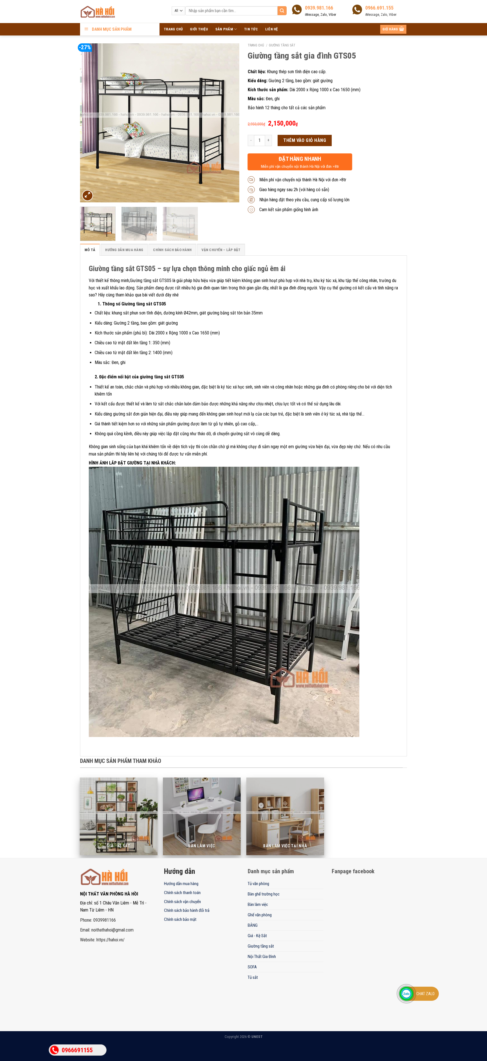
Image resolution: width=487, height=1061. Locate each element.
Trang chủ (256, 45)
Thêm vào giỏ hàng (304, 140)
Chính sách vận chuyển (182, 901)
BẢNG (253, 925)
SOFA (252, 967)
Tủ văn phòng (258, 883)
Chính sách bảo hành (172, 250)
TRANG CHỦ (173, 29)
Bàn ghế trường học (264, 894)
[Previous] (90, 123)
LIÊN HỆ (271, 29)
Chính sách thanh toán (182, 892)
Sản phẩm (224, 29)
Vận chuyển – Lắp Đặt (221, 250)
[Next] (229, 123)
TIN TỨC (251, 29)
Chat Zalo (425, 993)
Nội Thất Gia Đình (262, 956)
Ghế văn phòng (260, 914)
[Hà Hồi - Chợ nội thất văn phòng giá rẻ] (112, 12)
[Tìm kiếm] (282, 10)
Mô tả (90, 250)
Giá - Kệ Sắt (257, 935)
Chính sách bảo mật (180, 919)
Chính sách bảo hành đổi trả (186, 910)
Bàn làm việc (258, 904)
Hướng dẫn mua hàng (124, 250)
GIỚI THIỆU (199, 29)
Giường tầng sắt (282, 45)
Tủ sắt (253, 977)
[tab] (90, 250)
